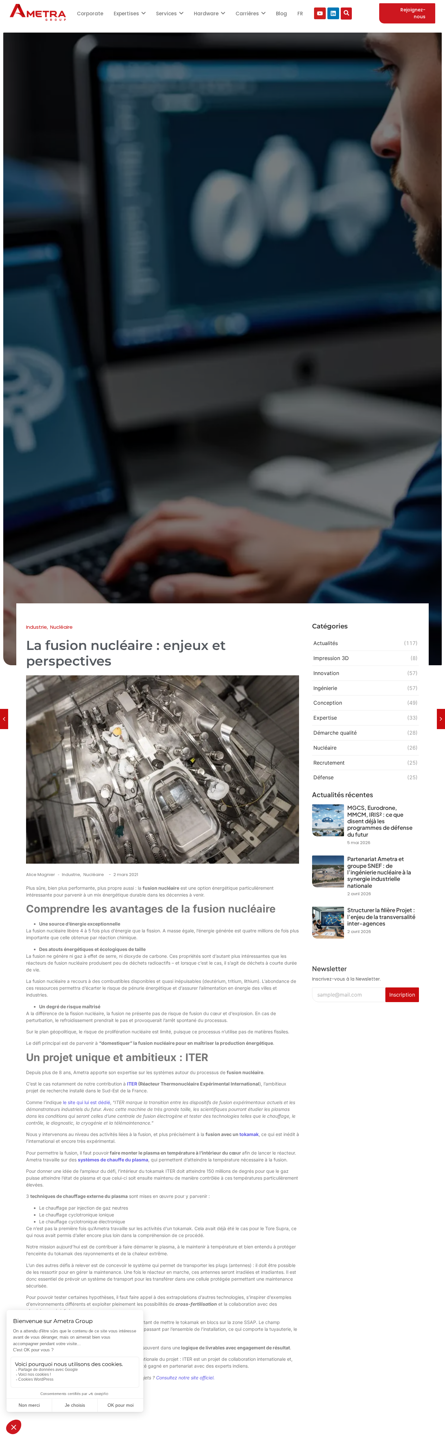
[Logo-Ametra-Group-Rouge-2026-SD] (38, 12)
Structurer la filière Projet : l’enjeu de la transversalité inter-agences (381, 917)
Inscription (402, 994)
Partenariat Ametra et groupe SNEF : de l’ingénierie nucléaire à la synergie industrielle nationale (379, 872)
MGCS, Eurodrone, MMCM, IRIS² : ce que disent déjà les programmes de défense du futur (379, 821)
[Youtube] (320, 13)
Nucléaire (93, 874)
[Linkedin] (333, 13)
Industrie (71, 874)
